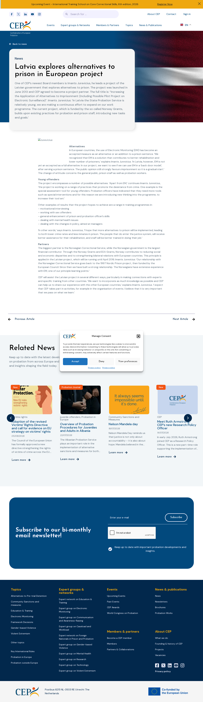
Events (51, 25)
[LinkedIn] (171, 665)
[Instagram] (183, 665)
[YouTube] (177, 665)
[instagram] (40, 14)
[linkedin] (26, 14)
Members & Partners (107, 25)
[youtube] (33, 14)
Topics (129, 25)
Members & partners (123, 631)
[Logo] (20, 25)
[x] (19, 14)
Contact (171, 14)
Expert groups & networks (71, 591)
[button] (138, 336)
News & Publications (150, 25)
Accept (75, 361)
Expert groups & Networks (75, 25)
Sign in (187, 14)
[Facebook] (12, 14)
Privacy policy (94, 368)
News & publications (171, 589)
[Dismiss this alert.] (199, 4)
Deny (101, 361)
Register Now (165, 4)
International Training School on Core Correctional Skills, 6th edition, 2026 (95, 4)
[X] (164, 665)
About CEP (153, 14)
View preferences (127, 361)
